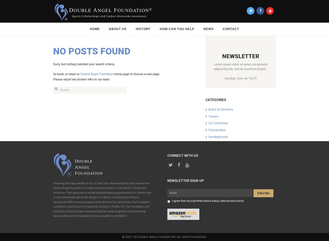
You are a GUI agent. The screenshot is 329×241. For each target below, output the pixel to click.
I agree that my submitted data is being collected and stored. (208, 200)
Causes (213, 116)
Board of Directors (220, 109)
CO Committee (218, 123)
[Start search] (56, 90)
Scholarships (217, 130)
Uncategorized (218, 137)
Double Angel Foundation (97, 74)
